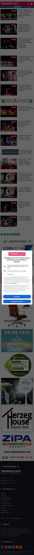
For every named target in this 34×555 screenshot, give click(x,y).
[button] (17, 274)
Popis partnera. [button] (13, 283)
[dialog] (17, 277)
